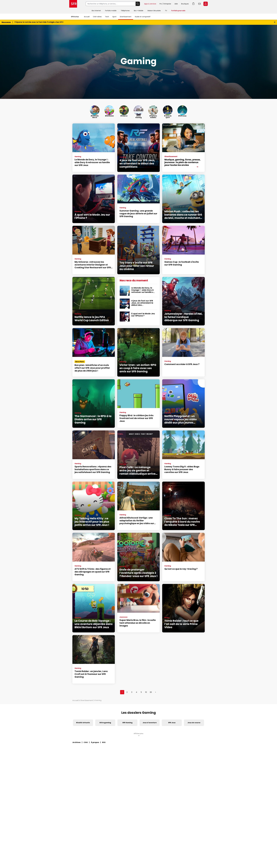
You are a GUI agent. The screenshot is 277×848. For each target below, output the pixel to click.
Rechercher (138, 4)
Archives (76, 742)
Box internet (96, 11)
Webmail (199, 4)
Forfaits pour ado (178, 11)
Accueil (86, 17)
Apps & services (150, 4)
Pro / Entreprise (165, 4)
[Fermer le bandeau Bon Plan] (274, 22)
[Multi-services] (183, 147)
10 (146, 692)
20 (151, 692)
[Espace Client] (205, 4)
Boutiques (185, 4)
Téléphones (125, 11)
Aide (176, 4)
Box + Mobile (138, 11)
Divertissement (125, 17)
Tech (107, 17)
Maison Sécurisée (154, 11)
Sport (114, 17)
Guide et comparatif (142, 17)
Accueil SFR (73, 4)
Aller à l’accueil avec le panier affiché (193, 4)
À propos (95, 742)
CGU (86, 742)
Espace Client (205, 3)
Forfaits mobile (110, 11)
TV (166, 11)
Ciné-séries (97, 17)
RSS (103, 742)
